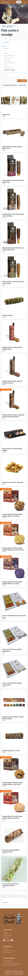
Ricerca (23, 80)
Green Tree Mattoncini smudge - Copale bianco (12, 684)
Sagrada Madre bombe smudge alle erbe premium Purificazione (13, 415)
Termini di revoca (7, 952)
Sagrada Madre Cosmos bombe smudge (12, 449)
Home (3, 25)
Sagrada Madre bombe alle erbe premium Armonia (12, 382)
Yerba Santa (6, 114)
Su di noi (5, 932)
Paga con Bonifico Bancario (9, 962)
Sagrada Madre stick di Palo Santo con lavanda (13, 181)
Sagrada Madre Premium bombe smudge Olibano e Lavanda (12, 582)
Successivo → (5, 902)
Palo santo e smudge (9, 69)
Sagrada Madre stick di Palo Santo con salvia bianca (13, 215)
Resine (5, 65)
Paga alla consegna (7, 960)
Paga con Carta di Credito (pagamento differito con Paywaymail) (12, 964)
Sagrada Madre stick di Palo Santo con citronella (13, 282)
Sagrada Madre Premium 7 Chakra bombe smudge (13, 717)
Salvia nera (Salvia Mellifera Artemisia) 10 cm (11, 851)
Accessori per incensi (9, 55)
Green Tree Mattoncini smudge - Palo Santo (14, 616)
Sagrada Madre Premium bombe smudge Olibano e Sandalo (12, 817)
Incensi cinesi (7, 60)
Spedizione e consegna (8, 950)
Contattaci (6, 937)
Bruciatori (6, 48)
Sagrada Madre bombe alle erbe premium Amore (12, 348)
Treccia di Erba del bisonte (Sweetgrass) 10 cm (10, 884)
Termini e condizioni (8, 933)
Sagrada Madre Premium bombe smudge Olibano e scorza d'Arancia (13, 549)
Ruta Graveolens (7, 315)
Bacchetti (6, 53)
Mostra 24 (22, 85)
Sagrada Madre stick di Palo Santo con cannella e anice (13, 248)
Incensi (14, 25)
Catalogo (9, 25)
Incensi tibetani (8, 58)
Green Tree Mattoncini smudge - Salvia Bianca (12, 650)
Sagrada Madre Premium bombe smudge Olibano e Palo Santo (12, 783)
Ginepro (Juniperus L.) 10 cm (11, 750)
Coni (5, 50)
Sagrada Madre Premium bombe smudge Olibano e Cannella (12, 515)
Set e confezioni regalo (9, 62)
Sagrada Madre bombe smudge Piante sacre (12, 147)
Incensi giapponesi (8, 67)
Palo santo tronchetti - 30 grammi (12, 482)
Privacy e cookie (7, 935)
